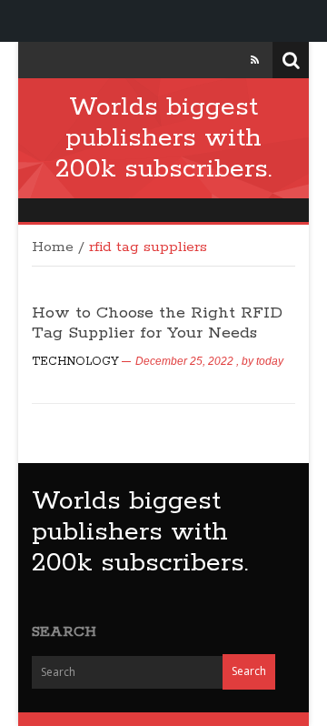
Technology (75, 361)
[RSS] (255, 60)
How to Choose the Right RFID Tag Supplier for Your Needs (157, 323)
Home (53, 247)
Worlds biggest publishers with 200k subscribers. (163, 138)
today (269, 361)
